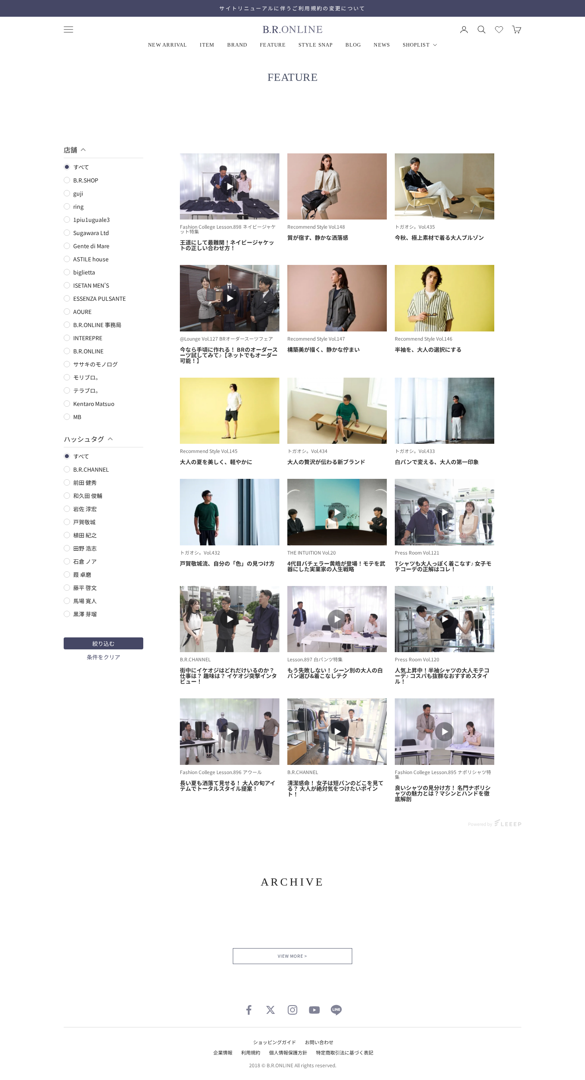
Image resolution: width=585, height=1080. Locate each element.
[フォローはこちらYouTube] (314, 1010)
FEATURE (273, 45)
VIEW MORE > (292, 956)
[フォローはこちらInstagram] (292, 1010)
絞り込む (103, 643)
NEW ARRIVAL (167, 45)
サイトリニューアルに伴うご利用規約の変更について (292, 8)
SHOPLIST (416, 45)
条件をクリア (103, 657)
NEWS (382, 45)
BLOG (353, 45)
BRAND (237, 45)
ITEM (207, 45)
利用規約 (250, 1052)
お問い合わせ (319, 1042)
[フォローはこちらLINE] (336, 1010)
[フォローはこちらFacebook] (249, 1010)
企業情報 (222, 1052)
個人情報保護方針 (288, 1052)
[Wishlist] (499, 29)
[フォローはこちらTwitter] (271, 1010)
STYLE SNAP (315, 45)
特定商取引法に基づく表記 (344, 1052)
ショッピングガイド (274, 1042)
